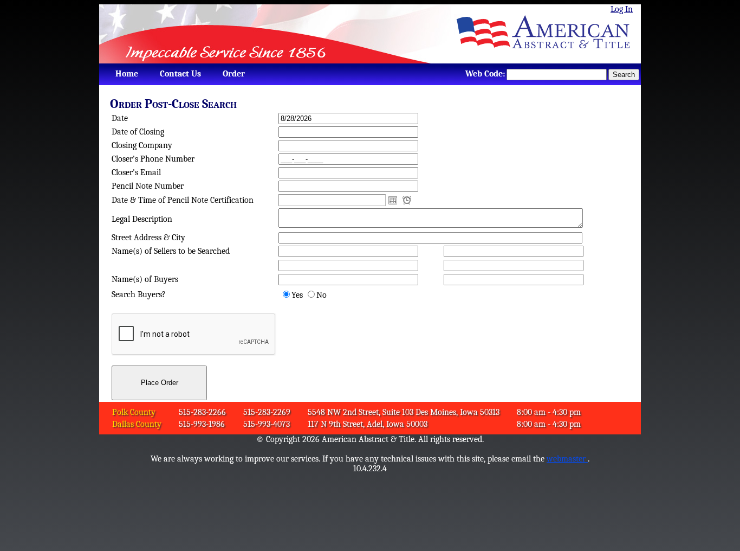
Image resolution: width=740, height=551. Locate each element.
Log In (622, 9)
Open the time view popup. (407, 200)
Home (126, 74)
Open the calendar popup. (393, 200)
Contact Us (180, 74)
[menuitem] (127, 74)
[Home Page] (547, 34)
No (321, 295)
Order (234, 74)
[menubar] (177, 74)
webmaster (567, 459)
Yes (297, 295)
